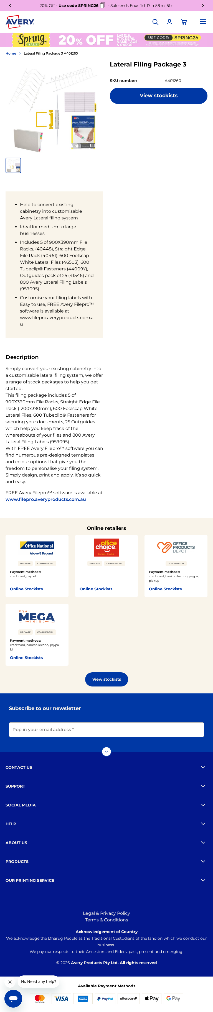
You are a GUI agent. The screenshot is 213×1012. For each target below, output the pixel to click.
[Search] (155, 22)
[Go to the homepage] (20, 23)
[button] (13, 165)
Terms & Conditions (106, 920)
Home (11, 53)
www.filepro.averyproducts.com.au (46, 499)
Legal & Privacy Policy (106, 913)
